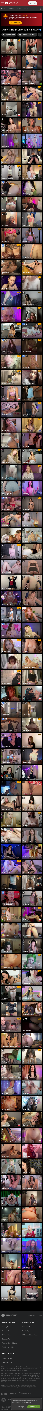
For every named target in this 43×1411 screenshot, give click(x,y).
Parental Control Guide (9, 1343)
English (32, 1315)
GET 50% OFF (15, 22)
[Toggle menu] (2, 3)
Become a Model (27, 1327)
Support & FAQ (7, 1358)
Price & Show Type (28, 35)
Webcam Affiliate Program (30, 1335)
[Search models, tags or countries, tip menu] (40, 8)
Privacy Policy (6, 1327)
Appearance (10, 35)
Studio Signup (27, 1331)
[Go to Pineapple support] (3, 1400)
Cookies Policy (7, 1339)
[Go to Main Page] (13, 3)
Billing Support (7, 1362)
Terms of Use (6, 1331)
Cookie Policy (26, 1402)
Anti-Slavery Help (8, 1347)
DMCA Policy (6, 1335)
